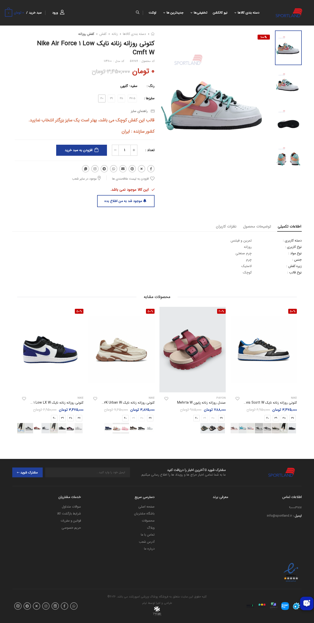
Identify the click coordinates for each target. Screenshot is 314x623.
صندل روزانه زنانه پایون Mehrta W (201, 402)
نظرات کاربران (226, 226)
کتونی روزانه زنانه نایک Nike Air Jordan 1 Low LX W (46, 402)
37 (221, 418)
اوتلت (152, 12)
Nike (152, 398)
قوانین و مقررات (71, 520)
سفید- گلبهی (128, 86)
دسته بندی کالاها (248, 12)
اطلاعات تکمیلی (289, 226)
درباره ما (149, 548)
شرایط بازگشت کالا (69, 513)
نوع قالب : (294, 272)
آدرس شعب (147, 541)
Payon (221, 398)
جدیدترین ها (175, 12)
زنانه (115, 34)
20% (221, 311)
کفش (102, 34)
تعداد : (150, 150)
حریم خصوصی (71, 527)
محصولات (148, 520)
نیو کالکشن (220, 12)
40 (267, 418)
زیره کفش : (294, 266)
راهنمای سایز (140, 111)
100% (264, 37)
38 (284, 418)
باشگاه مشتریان (144, 513)
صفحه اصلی (146, 506)
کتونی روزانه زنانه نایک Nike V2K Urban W (124, 402)
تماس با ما (148, 534)
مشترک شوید (29, 472)
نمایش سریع (263, 386)
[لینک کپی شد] (85, 168)
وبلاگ (151, 527)
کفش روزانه (86, 34)
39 (276, 418)
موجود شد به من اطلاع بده (123, 201)
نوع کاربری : (293, 247)
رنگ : (151, 86)
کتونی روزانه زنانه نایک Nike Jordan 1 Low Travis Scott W (254, 402)
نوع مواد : (295, 253)
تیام (144, 603)
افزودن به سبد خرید (78, 150)
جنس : (297, 259)
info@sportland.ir (279, 515)
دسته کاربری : (292, 240)
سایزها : (149, 98)
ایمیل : (297, 515)
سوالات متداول (71, 506)
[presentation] (84, 428)
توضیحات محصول (257, 226)
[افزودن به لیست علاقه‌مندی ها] (237, 398)
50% (150, 311)
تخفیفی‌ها (200, 12)
